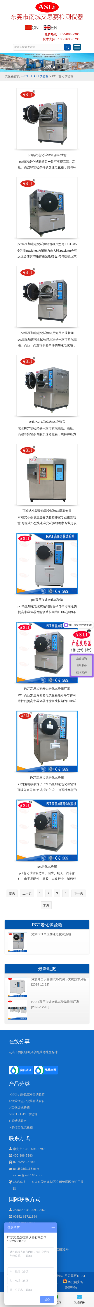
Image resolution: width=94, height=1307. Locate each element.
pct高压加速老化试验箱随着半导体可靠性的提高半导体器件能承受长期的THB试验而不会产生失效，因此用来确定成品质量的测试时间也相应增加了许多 (47, 615)
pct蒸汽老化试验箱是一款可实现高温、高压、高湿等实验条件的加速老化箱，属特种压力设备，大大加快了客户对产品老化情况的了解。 (47, 170)
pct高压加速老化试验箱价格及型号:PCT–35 (47, 244)
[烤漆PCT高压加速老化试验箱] (17, 951)
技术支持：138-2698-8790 (61, 39)
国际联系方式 (24, 1199)
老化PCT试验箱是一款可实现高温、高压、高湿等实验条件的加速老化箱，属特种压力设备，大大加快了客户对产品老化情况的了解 (47, 437)
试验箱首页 (12, 76)
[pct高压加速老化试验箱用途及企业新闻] (47, 296)
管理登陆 (71, 1287)
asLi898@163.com (26, 1168)
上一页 (27, 893)
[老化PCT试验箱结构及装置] (47, 385)
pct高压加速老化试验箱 (47, 599)
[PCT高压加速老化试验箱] (47, 741)
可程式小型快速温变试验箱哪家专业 (47, 511)
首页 (12, 893)
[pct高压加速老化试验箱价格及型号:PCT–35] (47, 207)
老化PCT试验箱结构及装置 (47, 422)
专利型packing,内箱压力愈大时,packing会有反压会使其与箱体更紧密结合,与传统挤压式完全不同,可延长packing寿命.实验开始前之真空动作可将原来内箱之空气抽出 (47, 259)
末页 (46, 905)
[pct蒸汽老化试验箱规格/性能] (47, 119)
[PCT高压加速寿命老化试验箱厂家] (47, 652)
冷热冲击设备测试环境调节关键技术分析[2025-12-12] (58, 981)
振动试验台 (19, 1121)
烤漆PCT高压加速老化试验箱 (51, 934)
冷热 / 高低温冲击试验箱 (28, 1094)
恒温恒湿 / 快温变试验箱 (28, 1101)
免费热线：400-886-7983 (62, 34)
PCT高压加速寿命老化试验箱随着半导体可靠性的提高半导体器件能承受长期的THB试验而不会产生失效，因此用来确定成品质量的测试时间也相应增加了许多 (47, 703)
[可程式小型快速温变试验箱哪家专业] (47, 474)
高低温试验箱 (20, 1107)
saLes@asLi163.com (27, 1175)
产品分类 (19, 1084)
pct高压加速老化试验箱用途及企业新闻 (47, 333)
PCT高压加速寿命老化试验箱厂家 (47, 688)
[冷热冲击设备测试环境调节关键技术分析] (17, 996)
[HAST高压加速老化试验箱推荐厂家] (17, 1018)
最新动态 (47, 968)
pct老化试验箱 (47, 866)
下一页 (78, 893)
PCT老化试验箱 (47, 924)
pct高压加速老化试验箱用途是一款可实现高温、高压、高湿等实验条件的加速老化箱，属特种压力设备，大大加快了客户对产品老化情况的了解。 (47, 348)
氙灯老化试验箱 (22, 1127)
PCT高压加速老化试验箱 (47, 777)
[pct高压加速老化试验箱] (47, 563)
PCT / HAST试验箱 (36, 76)
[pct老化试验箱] (47, 830)
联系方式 (19, 1138)
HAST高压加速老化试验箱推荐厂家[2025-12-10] (55, 1004)
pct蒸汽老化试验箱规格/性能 (47, 155)
